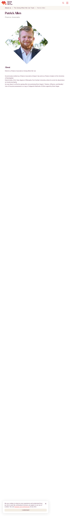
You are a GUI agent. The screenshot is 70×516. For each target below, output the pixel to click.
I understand (25, 510)
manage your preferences (21, 506)
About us (8, 8)
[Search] (63, 3)
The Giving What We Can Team (24, 8)
